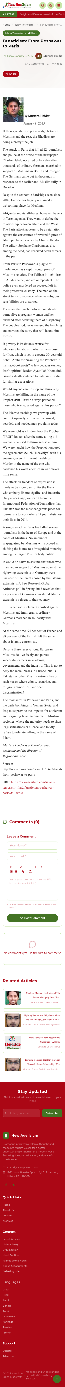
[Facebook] (6, 1185)
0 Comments (36, 63)
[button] (28, 867)
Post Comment (34, 918)
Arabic (6, 1300)
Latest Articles (11, 1239)
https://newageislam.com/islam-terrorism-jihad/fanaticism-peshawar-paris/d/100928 (29, 787)
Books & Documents (15, 1266)
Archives (8, 1220)
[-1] (42, 867)
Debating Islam (12, 1271)
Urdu (5, 1289)
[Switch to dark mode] (50, 5)
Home (6, 24)
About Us (8, 1210)
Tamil (6, 1311)
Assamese (9, 1316)
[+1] (46, 867)
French (7, 1332)
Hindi (6, 1294)
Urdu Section (10, 1249)
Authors (7, 1215)
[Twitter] (14, 1185)
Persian (7, 1327)
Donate (7, 1350)
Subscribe (52, 1113)
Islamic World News (15, 1260)
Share (12, 73)
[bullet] (16, 871)
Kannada (8, 1321)
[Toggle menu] (58, 5)
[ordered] (11, 871)
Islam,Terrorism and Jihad (25, 24)
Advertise (8, 1356)
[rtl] (35, 867)
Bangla (7, 1305)
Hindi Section (11, 1255)
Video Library (10, 1244)
